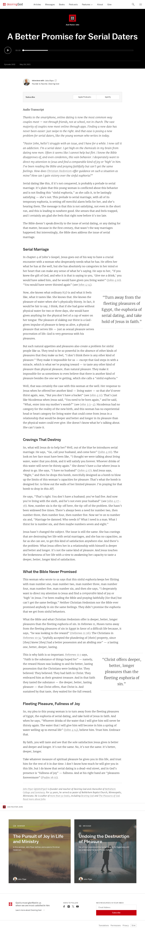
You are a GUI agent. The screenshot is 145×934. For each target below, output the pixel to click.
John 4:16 (105, 452)
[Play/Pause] (7, 50)
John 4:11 (95, 395)
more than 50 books (60, 795)
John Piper (28, 789)
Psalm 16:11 (49, 777)
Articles (37, 4)
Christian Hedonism (59, 171)
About (100, 4)
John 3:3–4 (87, 404)
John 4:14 (84, 284)
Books (62, 4)
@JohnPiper (40, 789)
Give (109, 4)
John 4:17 (84, 470)
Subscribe (116, 913)
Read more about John (34, 799)
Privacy (126, 925)
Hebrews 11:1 (73, 654)
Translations (104, 925)
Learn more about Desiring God (29, 910)
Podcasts (73, 4)
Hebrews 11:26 (80, 633)
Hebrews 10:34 (32, 637)
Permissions (116, 925)
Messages (50, 4)
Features (86, 4)
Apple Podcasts (84, 97)
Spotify (108, 97)
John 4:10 (114, 280)
